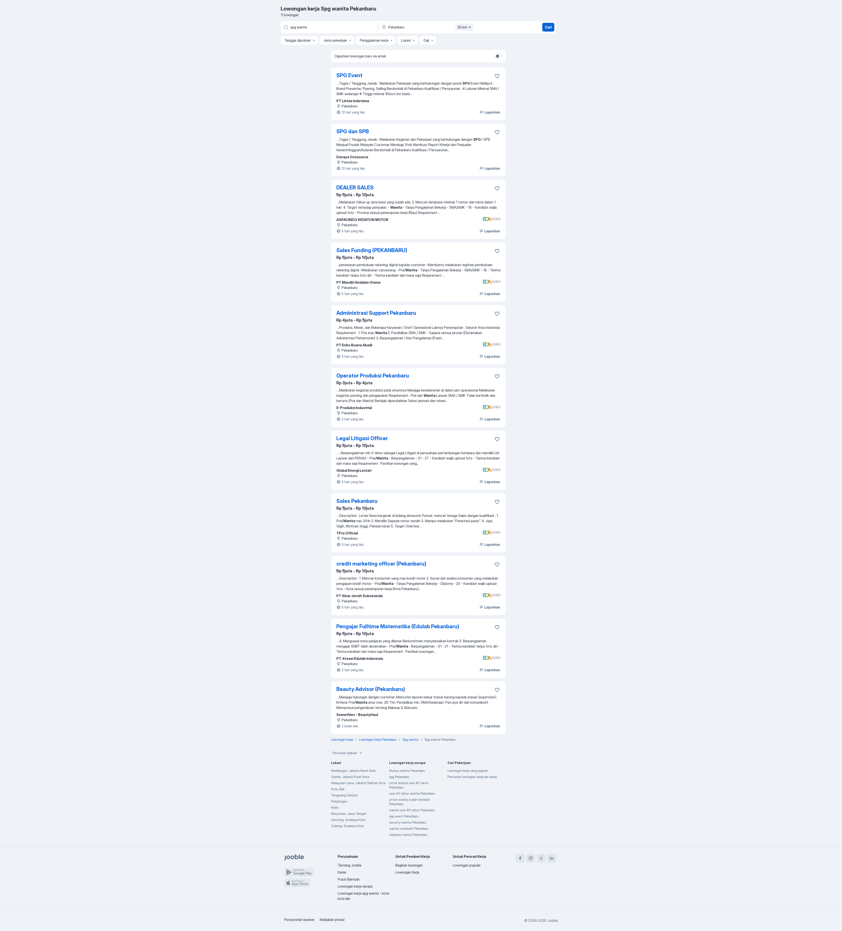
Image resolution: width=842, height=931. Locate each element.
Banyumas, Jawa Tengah (348, 813)
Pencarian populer (344, 753)
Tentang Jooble (350, 865)
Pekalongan (339, 801)
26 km (462, 27)
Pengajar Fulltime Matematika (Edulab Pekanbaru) (397, 626)
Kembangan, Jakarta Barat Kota (353, 771)
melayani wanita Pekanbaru (408, 835)
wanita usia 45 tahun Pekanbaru (412, 810)
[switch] (498, 56)
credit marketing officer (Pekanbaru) (381, 564)
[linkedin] (551, 858)
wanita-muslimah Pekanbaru (408, 828)
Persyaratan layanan (299, 919)
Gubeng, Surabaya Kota (347, 826)
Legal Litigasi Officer (362, 438)
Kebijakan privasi (332, 919)
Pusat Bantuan (349, 879)
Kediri (335, 807)
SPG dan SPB (352, 131)
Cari (548, 27)
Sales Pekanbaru (357, 501)
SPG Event (349, 75)
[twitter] (541, 858)
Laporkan (492, 112)
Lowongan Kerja (407, 872)
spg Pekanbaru (399, 777)
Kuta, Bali (337, 789)
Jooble (552, 920)
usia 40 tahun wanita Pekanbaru (412, 793)
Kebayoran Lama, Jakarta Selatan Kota (358, 783)
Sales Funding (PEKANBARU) (371, 250)
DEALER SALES (355, 187)
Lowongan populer (467, 865)
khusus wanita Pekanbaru (407, 771)
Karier (342, 872)
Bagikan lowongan (409, 865)
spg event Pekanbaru (403, 816)
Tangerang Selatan (344, 795)
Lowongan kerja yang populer (468, 771)
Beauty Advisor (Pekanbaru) (370, 689)
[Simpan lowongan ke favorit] (497, 76)
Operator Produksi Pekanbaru (372, 375)
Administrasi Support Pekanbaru (376, 313)
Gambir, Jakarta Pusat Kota (350, 777)
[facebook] (520, 858)
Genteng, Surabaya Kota (348, 820)
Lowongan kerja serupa (355, 886)
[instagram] (530, 858)
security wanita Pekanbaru (407, 822)
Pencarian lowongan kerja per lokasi (472, 777)
